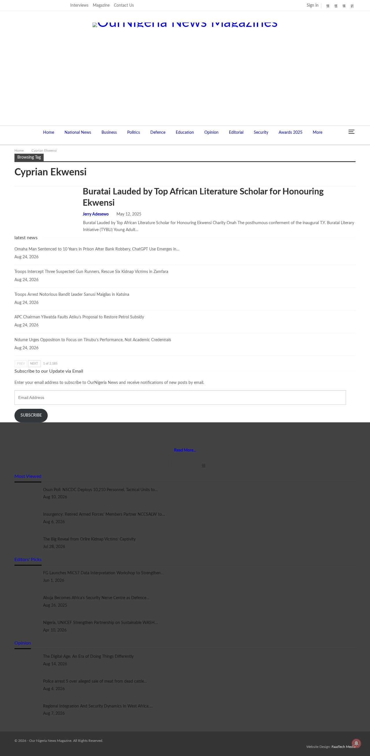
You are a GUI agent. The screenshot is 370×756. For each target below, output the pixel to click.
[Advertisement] (185, 70)
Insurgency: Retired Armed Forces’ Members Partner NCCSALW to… (104, 514)
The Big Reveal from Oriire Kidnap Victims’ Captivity (89, 539)
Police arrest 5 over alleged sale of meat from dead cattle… (95, 681)
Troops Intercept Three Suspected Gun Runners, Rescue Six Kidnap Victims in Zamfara (91, 272)
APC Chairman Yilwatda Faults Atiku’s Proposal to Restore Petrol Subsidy (79, 317)
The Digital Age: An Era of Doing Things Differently (88, 657)
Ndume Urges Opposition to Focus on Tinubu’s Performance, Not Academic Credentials (92, 340)
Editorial (236, 133)
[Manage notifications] (356, 743)
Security (261, 133)
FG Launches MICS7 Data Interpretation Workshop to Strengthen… (103, 573)
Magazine (101, 5)
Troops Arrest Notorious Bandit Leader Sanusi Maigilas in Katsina (71, 295)
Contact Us (124, 5)
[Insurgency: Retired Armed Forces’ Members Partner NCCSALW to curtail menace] (26, 520)
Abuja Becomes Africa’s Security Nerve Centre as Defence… (96, 598)
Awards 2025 (290, 133)
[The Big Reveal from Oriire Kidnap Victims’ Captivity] (26, 545)
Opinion (211, 133)
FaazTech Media (344, 746)
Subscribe (31, 415)
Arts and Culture (16, 186)
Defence (157, 133)
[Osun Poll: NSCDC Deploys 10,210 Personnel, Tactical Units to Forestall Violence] (26, 496)
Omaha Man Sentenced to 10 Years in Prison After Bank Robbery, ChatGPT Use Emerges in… (97, 249)
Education (185, 133)
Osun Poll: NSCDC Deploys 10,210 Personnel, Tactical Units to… (100, 490)
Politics (133, 133)
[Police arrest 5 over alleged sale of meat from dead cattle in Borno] (26, 687)
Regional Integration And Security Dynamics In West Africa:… (98, 706)
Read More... (185, 450)
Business (109, 133)
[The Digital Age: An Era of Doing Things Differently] (26, 662)
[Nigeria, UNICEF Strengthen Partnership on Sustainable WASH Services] (26, 629)
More (317, 133)
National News (77, 133)
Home (48, 133)
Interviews (79, 5)
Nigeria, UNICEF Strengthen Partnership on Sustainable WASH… (100, 623)
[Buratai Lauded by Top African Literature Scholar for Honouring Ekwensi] (44, 205)
